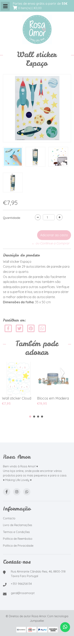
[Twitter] (19, 328)
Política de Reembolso (17, 539)
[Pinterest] (31, 328)
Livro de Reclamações (17, 525)
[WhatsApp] (26, 491)
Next (63, 373)
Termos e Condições (16, 532)
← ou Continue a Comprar (50, 243)
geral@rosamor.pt (23, 593)
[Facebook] (8, 328)
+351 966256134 (21, 584)
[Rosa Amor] (37, 30)
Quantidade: (12, 218)
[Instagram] (16, 491)
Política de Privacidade (18, 545)
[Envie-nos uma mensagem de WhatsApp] (65, 627)
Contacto (9, 518)
